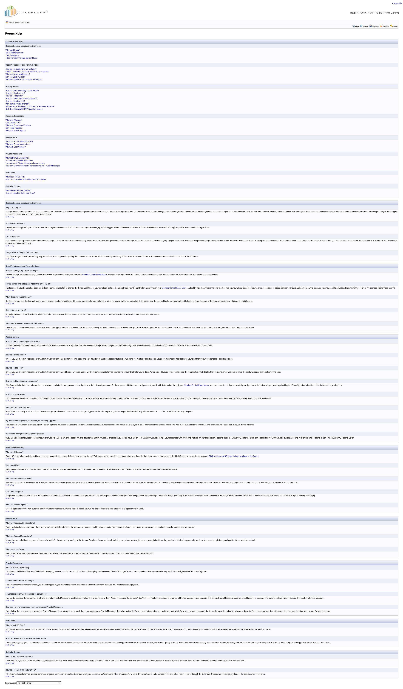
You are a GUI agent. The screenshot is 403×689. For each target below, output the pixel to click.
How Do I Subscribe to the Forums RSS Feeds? (26, 179)
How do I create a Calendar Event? (20, 193)
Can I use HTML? (13, 123)
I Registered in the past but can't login (21, 58)
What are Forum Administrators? (19, 141)
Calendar (375, 26)
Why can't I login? (13, 50)
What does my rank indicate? (18, 74)
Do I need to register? (15, 53)
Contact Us (397, 3)
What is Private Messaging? (17, 158)
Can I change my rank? (15, 77)
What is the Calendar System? (18, 190)
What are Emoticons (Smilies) (18, 125)
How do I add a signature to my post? (21, 98)
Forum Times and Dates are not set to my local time (27, 72)
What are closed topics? (16, 131)
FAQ (357, 26)
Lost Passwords (12, 55)
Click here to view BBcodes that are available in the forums (234, 456)
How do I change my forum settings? (21, 69)
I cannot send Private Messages (19, 160)
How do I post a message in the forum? (22, 91)
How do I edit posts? (14, 96)
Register (386, 26)
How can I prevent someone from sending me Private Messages (33, 166)
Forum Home (14, 22)
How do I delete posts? (15, 93)
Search (365, 26)
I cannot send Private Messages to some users (25, 163)
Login (395, 26)
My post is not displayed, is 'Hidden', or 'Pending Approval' (30, 106)
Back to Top (10, 217)
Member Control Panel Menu (94, 275)
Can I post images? (14, 128)
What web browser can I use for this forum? (24, 79)
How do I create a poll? (15, 101)
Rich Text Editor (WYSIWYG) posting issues (24, 109)
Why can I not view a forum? (17, 104)
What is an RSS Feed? (15, 177)
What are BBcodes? (14, 120)
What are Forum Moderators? (18, 144)
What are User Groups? (16, 147)
